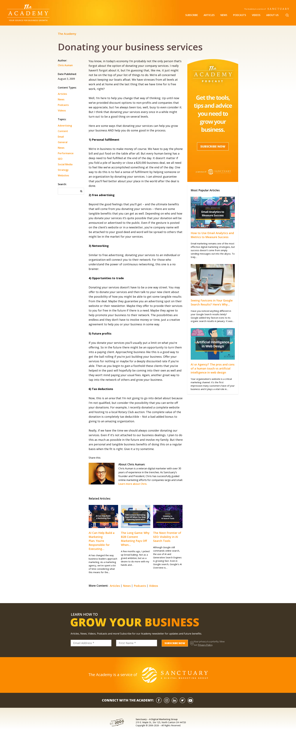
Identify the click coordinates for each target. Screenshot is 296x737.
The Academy (67, 34)
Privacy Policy (205, 644)
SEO (60, 159)
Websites (63, 175)
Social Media (65, 164)
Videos (256, 15)
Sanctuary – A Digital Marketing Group (157, 719)
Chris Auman (65, 65)
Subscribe (191, 15)
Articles (209, 15)
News (223, 15)
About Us (272, 15)
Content (63, 131)
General (62, 142)
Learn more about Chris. (132, 484)
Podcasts (239, 15)
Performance (66, 153)
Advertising (65, 125)
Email (61, 136)
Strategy (63, 170)
